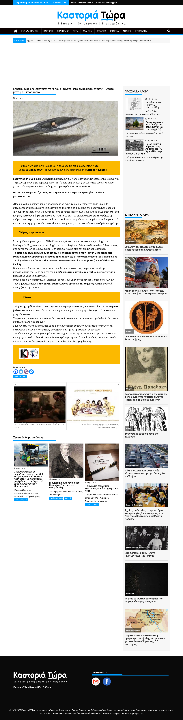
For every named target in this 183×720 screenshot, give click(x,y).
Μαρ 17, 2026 (56, 479)
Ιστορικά (114, 31)
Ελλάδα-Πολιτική (30, 31)
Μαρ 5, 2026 (91, 482)
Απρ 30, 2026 (152, 141)
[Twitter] (21, 371)
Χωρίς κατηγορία (20, 376)
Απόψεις (127, 31)
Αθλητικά (87, 31)
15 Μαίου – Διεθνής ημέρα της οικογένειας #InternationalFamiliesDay (100, 425)
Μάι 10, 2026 (152, 99)
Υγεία (76, 31)
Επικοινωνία (141, 31)
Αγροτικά (101, 31)
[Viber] (26, 371)
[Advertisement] (91, 63)
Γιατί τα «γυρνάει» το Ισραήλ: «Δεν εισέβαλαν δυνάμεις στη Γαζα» (39, 425)
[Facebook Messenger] (31, 371)
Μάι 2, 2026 (152, 119)
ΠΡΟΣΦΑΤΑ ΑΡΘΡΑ (136, 91)
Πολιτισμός (63, 31)
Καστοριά (48, 31)
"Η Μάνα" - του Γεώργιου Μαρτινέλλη (110, 3)
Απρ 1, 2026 (20, 468)
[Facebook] (15, 371)
